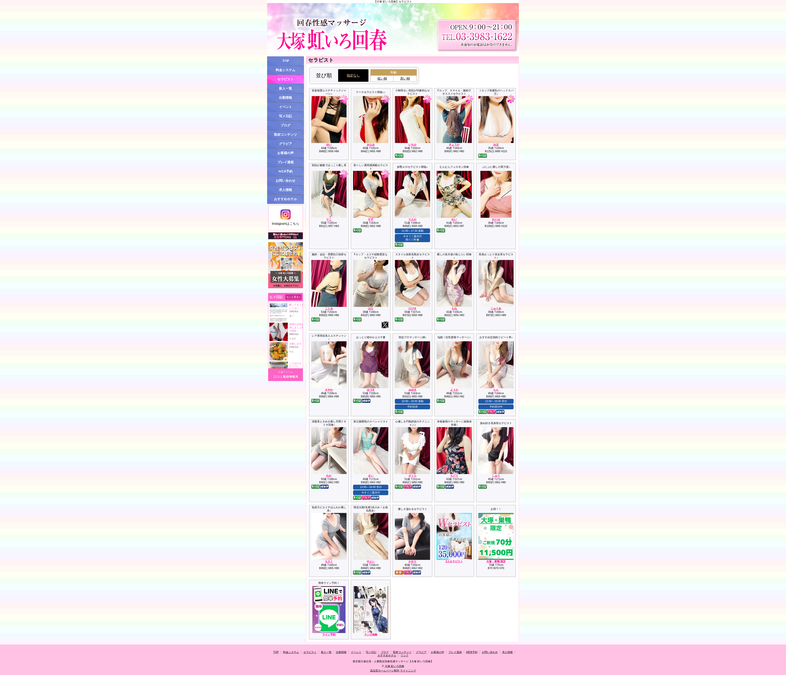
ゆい (329, 144)
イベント (285, 107)
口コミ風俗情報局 (286, 376)
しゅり (496, 475)
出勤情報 (285, 97)
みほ (496, 144)
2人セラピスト (454, 561)
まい (370, 475)
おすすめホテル (285, 199)
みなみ (371, 144)
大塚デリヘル (285, 372)
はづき (371, 389)
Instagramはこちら (285, 223)
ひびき (413, 308)
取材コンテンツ (285, 134)
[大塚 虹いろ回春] (393, 28)
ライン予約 (329, 634)
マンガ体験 (370, 634)
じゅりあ (496, 308)
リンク (405, 655)
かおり (413, 561)
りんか (413, 219)
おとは (496, 219)
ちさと (329, 561)
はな (370, 308)
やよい (371, 561)
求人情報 (285, 190)
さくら (413, 475)
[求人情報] (285, 289)
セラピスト (285, 79)
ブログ (285, 125)
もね (454, 308)
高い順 (405, 78)
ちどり (454, 475)
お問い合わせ (285, 180)
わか (329, 475)
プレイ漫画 (285, 162)
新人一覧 (285, 88)
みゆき (413, 389)
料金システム (285, 70)
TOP (285, 60)
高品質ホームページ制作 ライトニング (393, 670)
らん (496, 389)
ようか (454, 389)
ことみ (329, 308)
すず (370, 219)
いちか (413, 144)
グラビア (285, 143)
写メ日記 (285, 116)
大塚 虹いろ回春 (394, 666)
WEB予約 (285, 171)
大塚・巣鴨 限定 (496, 561)
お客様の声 (285, 153)
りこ (329, 219)
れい (454, 219)
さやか (329, 389)
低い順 (382, 78)
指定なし (353, 75)
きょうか (454, 144)
